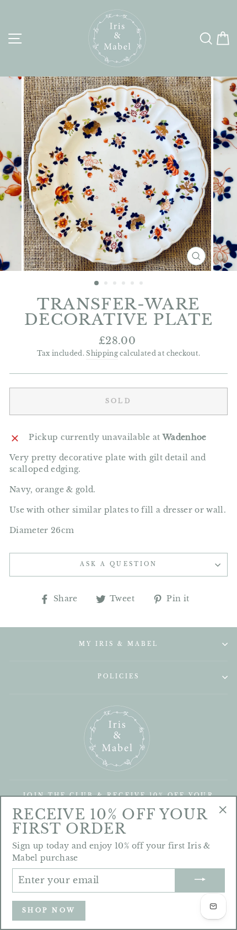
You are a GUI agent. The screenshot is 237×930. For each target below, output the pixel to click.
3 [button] (115, 284)
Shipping (102, 353)
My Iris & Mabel (119, 644)
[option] (118, 174)
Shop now (49, 910)
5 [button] (133, 284)
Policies (118, 676)
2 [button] (107, 284)
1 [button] (97, 283)
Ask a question (118, 564)
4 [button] (124, 284)
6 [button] (142, 284)
